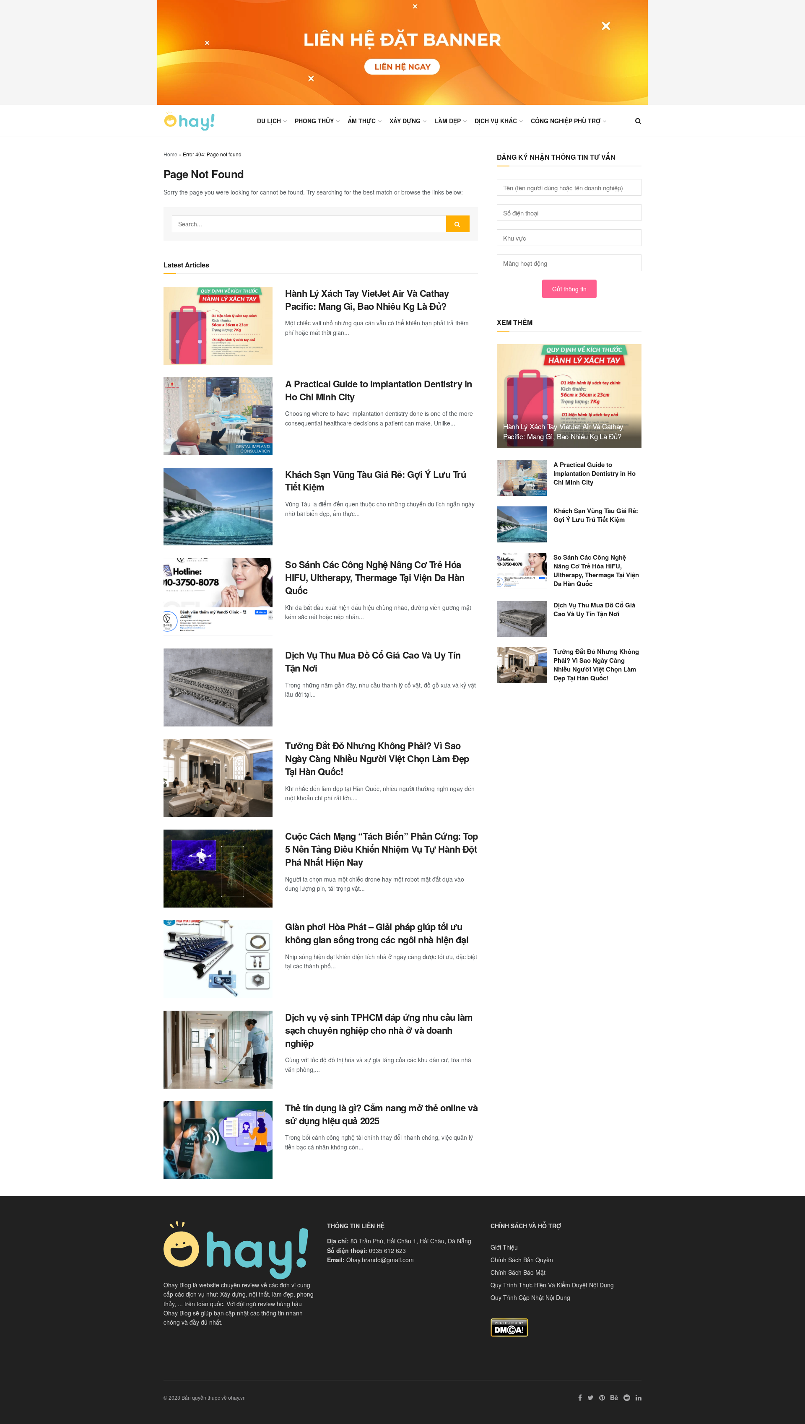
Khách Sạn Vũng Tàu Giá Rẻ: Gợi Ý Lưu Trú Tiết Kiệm (375, 480)
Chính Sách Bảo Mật (518, 1272)
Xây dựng (405, 121)
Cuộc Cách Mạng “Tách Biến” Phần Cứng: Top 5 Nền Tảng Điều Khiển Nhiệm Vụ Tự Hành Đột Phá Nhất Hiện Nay (381, 849)
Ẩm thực (362, 121)
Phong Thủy (314, 121)
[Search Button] (458, 223)
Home (170, 154)
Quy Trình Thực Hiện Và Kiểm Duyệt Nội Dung (552, 1285)
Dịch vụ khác (496, 121)
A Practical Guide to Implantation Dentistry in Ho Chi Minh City (378, 390)
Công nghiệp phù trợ (565, 121)
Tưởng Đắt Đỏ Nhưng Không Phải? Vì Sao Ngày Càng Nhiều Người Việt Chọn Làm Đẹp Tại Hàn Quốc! (377, 758)
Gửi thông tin (569, 289)
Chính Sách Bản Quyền (522, 1259)
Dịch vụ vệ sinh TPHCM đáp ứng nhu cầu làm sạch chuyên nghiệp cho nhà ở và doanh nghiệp (379, 1030)
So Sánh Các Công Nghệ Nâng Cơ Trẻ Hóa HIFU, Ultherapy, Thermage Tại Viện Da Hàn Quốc (375, 577)
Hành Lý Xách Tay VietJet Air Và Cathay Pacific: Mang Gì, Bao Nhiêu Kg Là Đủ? (367, 299)
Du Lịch (269, 121)
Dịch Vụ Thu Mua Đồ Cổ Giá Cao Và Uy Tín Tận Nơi (373, 661)
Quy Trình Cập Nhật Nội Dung (530, 1297)
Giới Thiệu (504, 1247)
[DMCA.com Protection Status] (509, 1327)
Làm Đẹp (447, 121)
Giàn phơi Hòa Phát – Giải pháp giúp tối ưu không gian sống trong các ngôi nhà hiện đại (376, 933)
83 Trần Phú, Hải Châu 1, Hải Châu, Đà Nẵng (411, 1241)
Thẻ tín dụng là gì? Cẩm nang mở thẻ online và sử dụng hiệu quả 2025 (381, 1114)
